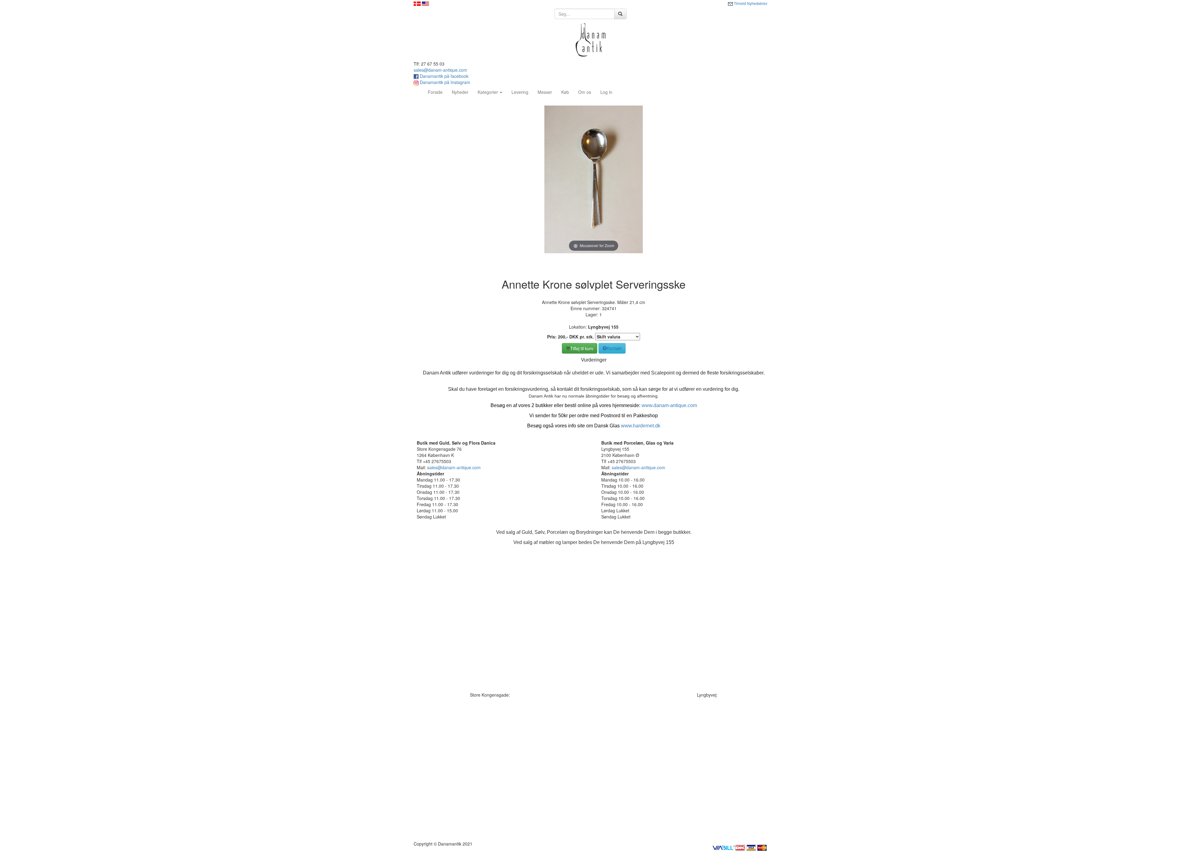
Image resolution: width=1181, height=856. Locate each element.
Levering (519, 92)
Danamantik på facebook (443, 76)
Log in (606, 92)
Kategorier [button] (488, 92)
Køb (565, 92)
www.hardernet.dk (640, 425)
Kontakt (614, 348)
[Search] (620, 14)
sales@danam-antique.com (440, 70)
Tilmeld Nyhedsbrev (750, 3)
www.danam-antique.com (669, 405)
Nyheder (460, 92)
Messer (545, 92)
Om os (584, 92)
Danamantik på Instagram (444, 82)
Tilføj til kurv (581, 348)
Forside (437, 92)
